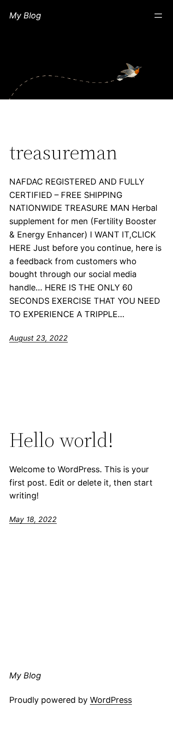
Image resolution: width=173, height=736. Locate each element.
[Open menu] (158, 15)
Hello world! (61, 440)
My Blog (25, 15)
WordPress (111, 700)
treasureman (63, 152)
